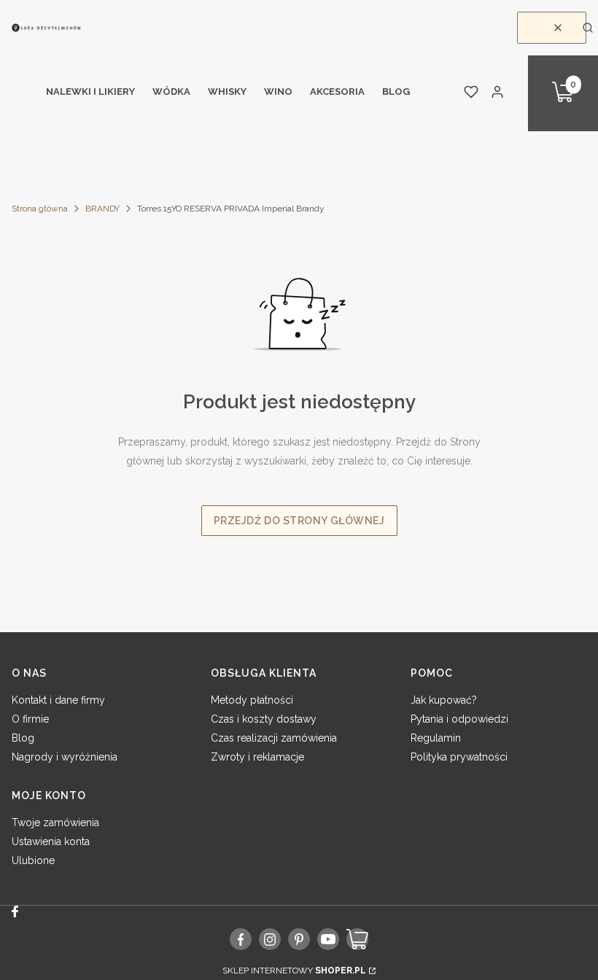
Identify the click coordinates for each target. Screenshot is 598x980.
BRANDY (102, 208)
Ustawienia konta (51, 841)
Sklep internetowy (294, 970)
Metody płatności (252, 700)
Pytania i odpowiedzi (459, 719)
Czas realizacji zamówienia (274, 738)
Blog (23, 738)
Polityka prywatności (459, 757)
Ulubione (33, 860)
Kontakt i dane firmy (58, 700)
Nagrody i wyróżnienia (64, 757)
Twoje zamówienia (55, 822)
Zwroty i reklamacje (257, 757)
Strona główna (40, 208)
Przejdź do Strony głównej (299, 520)
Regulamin (436, 738)
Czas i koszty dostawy (264, 719)
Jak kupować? (444, 700)
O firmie (30, 719)
